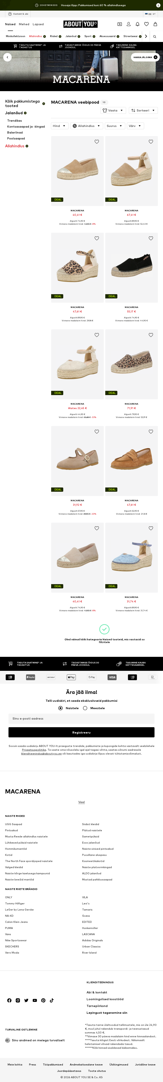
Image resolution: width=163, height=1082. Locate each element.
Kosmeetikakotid (93, 861)
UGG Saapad (13, 824)
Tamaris (87, 909)
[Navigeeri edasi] (145, 36)
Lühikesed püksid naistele (21, 842)
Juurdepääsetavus (69, 1070)
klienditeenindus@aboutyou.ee (41, 753)
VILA (85, 897)
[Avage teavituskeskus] (137, 24)
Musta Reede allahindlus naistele (26, 836)
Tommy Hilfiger (15, 903)
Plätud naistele (92, 830)
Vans (8, 934)
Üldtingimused (119, 1064)
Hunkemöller (90, 928)
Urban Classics (91, 946)
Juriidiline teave (145, 1064)
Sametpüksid (90, 836)
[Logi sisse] (128, 24)
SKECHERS (12, 946)
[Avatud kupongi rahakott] (119, 24)
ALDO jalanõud (91, 873)
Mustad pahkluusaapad (97, 879)
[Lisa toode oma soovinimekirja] (96, 141)
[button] (113, 110)
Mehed (24, 24)
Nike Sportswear (16, 940)
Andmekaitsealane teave (86, 1064)
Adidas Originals (92, 940)
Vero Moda (12, 952)
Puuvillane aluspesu (94, 854)
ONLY (8, 897)
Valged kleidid (14, 867)
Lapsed (38, 24)
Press (32, 1064)
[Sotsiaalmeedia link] (9, 1000)
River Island (89, 952)
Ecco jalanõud (91, 842)
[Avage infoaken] (158, 5)
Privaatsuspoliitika (34, 749)
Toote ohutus (97, 1070)
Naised (10, 24)
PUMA (9, 928)
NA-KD (9, 915)
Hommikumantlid (16, 848)
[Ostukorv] (155, 24)
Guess (86, 915)
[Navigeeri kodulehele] (28, 984)
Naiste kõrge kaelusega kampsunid (27, 873)
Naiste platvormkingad (97, 867)
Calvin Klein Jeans (16, 921)
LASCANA (88, 934)
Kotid (8, 854)
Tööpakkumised (53, 1064)
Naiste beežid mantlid (19, 879)
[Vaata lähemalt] (77, 227)
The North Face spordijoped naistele (29, 861)
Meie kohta (15, 1064)
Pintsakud (11, 830)
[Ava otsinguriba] (153, 37)
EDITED (87, 921)
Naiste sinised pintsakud (98, 848)
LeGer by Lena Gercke (19, 909)
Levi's (86, 903)
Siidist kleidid (90, 824)
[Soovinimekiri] (146, 24)
